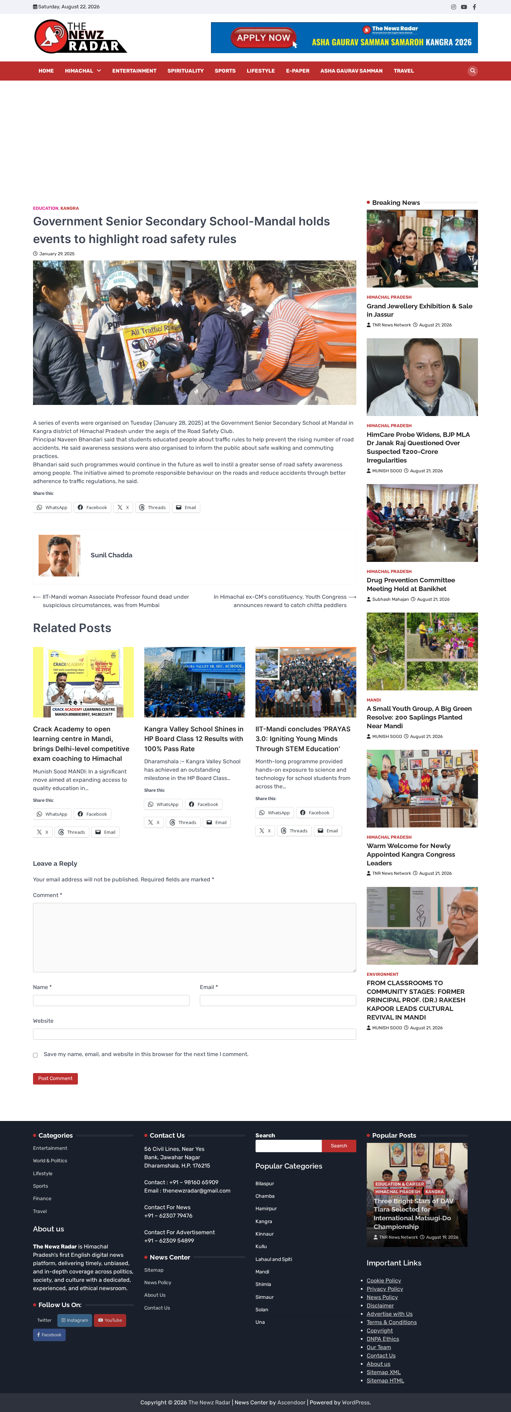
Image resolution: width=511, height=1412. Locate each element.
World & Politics (50, 1161)
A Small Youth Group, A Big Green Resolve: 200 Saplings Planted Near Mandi (419, 717)
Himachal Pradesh (389, 297)
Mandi (374, 700)
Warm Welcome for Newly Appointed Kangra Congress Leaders (411, 854)
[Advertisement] (255, 132)
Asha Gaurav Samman (352, 71)
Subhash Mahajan (390, 599)
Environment (383, 974)
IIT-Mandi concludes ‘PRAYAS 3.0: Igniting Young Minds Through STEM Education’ (303, 739)
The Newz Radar (209, 1402)
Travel (404, 71)
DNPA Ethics (383, 1339)
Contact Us (157, 1308)
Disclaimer (380, 1305)
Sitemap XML (384, 1372)
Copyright (380, 1330)
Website (43, 1021)
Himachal (79, 71)
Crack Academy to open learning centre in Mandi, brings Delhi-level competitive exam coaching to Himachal (81, 744)
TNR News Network (391, 325)
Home (46, 71)
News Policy (157, 1283)
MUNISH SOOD (387, 470)
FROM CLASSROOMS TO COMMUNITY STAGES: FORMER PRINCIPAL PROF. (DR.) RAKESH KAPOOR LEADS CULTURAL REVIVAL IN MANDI (416, 1000)
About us (378, 1364)
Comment (47, 895)
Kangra (69, 208)
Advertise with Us (390, 1314)
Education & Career (399, 1184)
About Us (154, 1295)
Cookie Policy (384, 1280)
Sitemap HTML (385, 1380)
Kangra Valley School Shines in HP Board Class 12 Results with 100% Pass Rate (194, 739)
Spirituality (186, 71)
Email (209, 987)
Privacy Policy (385, 1289)
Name (42, 987)
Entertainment (134, 71)
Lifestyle (261, 71)
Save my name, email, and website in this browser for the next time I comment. (146, 1054)
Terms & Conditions (392, 1322)
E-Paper (297, 71)
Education (45, 208)
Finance (42, 1199)
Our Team (379, 1347)
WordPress (356, 1402)
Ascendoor (291, 1402)
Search (265, 1135)
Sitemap (153, 1270)
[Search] (473, 71)
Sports (225, 71)
